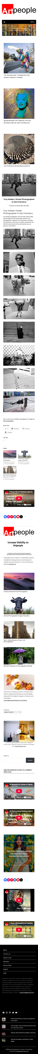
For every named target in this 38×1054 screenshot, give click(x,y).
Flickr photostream (8, 421)
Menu (32, 22)
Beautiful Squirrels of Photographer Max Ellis (18, 666)
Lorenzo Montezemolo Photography (15, 591)
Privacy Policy (7, 965)
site (31, 419)
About (5, 950)
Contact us (6, 954)
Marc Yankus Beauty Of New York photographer (14, 640)
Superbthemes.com (22, 1051)
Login (4, 973)
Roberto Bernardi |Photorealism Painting (23, 1033)
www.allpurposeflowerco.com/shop (15, 700)
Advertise (6, 961)
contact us (12, 564)
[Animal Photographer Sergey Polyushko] (24, 454)
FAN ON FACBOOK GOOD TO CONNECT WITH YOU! (18, 771)
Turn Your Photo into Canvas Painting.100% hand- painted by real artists (19, 853)
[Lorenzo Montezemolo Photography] (9, 454)
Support (5, 969)
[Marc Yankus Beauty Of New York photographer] (9, 469)
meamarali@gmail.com (26, 992)
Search (6, 756)
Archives (6, 710)
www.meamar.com (20, 746)
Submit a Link (7, 958)
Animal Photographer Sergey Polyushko (16, 616)
